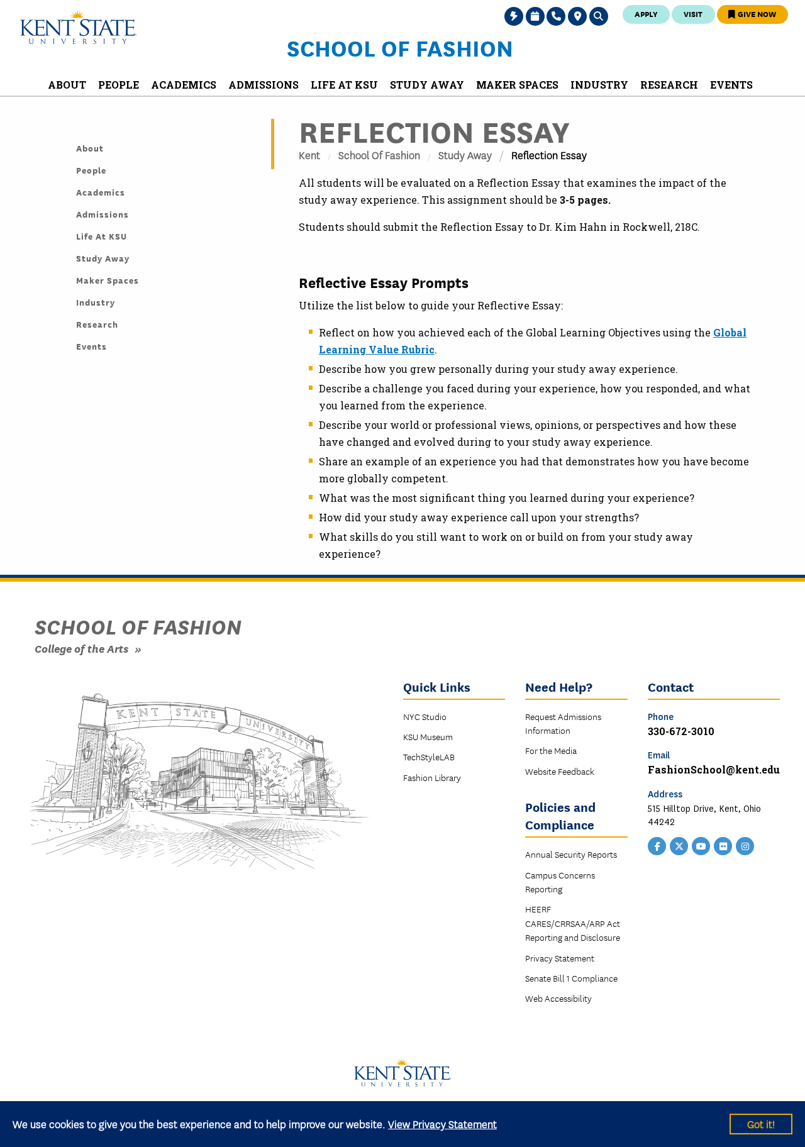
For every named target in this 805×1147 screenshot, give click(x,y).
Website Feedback (559, 771)
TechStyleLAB (429, 756)
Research (97, 324)
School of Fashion (400, 47)
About (90, 147)
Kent (309, 154)
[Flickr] (723, 845)
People (91, 169)
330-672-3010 (681, 731)
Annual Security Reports (571, 854)
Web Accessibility (558, 998)
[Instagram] (745, 845)
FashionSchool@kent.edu (714, 769)
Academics (100, 191)
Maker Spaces (107, 279)
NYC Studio (425, 716)
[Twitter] (679, 845)
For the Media (551, 750)
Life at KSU (101, 235)
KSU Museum (428, 736)
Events (91, 346)
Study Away (465, 154)
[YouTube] (701, 845)
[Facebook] (657, 845)
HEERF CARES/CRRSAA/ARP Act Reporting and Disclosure (572, 923)
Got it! (761, 1123)
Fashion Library (432, 777)
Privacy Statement (559, 958)
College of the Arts (81, 648)
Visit (693, 13)
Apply (646, 13)
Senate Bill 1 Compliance (571, 978)
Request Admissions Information (563, 723)
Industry (95, 302)
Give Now (756, 13)
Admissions (102, 213)
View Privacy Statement (442, 1123)
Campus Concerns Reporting (560, 881)
